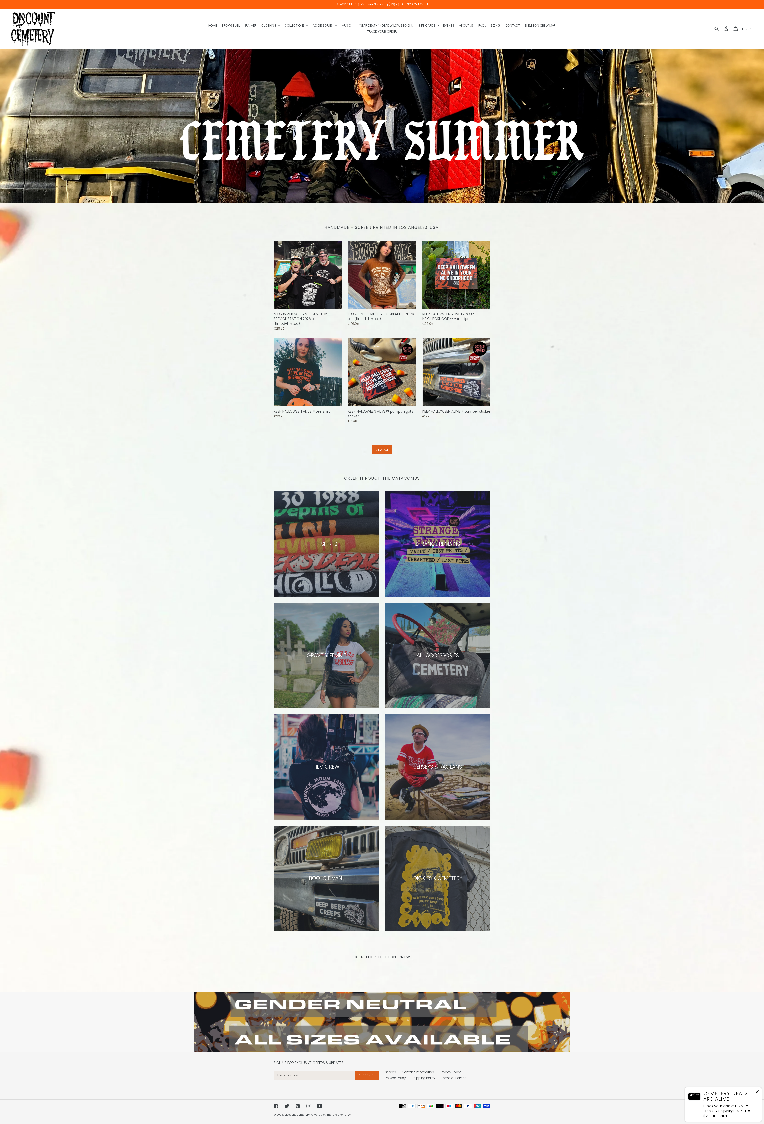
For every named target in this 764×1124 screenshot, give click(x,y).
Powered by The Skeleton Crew (330, 1115)
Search (390, 1072)
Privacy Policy (450, 1072)
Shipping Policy (423, 1078)
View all (382, 450)
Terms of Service (454, 1078)
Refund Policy (395, 1078)
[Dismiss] (757, 1092)
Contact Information (418, 1072)
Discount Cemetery (297, 1115)
